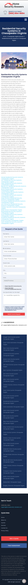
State (4, 277)
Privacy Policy (4, 530)
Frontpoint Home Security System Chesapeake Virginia (12, 472)
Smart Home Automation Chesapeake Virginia (13, 343)
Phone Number (7, 256)
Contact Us (4, 528)
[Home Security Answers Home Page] (14, 5)
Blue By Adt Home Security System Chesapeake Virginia (12, 461)
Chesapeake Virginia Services (16, 36)
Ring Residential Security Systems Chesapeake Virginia (11, 212)
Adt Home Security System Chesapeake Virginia (14, 365)
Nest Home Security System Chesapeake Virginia (11, 349)
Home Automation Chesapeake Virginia (13, 407)
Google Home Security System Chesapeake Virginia (11, 338)
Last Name (6, 241)
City (4, 270)
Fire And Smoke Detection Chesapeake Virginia (13, 455)
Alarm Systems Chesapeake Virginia (12, 370)
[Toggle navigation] (25, 19)
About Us (3, 520)
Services (3, 525)
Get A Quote (14, 539)
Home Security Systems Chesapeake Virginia (13, 433)
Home (4, 36)
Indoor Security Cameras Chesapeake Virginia (13, 466)
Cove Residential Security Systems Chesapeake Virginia (11, 195)
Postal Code (6, 263)
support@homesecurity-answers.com (15, 325)
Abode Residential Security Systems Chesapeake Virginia (12, 178)
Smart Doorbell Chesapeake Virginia (12, 220)
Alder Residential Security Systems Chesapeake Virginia (11, 184)
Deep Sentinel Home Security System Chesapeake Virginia (13, 428)
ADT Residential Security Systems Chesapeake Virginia (11, 181)
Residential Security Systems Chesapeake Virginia (11, 402)
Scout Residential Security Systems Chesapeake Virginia (11, 215)
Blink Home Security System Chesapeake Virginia (10, 417)
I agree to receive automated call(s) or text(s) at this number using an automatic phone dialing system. (14, 308)
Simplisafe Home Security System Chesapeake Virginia (12, 450)
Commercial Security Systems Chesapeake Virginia (11, 354)
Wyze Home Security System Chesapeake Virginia (11, 444)
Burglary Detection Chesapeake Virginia (13, 485)
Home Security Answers (15, 579)
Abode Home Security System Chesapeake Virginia (11, 360)
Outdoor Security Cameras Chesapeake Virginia (13, 207)
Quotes (3, 523)
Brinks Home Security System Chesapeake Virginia (11, 477)
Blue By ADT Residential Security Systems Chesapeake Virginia (13, 187)
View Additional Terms (10, 310)
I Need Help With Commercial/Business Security (13, 288)
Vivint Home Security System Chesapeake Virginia (11, 411)
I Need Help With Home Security (13, 286)
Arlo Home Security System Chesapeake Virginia (10, 374)
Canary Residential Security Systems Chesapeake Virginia (12, 192)
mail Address (7, 248)
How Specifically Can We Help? (11, 292)
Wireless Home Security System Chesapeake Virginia (12, 439)
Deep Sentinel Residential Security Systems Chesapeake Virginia (11, 198)
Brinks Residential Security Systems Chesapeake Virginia (12, 190)
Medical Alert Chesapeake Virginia (12, 482)
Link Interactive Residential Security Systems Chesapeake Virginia (12, 204)
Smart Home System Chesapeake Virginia (12, 391)
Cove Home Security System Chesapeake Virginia (11, 396)
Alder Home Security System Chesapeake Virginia (11, 380)
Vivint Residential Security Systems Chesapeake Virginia (11, 222)
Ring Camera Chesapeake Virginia (11, 210)
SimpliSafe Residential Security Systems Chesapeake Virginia (13, 218)
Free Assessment (14, 545)
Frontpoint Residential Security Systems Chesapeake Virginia (13, 201)
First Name (6, 234)
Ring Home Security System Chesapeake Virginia (10, 422)
